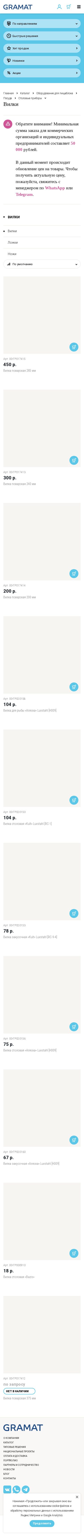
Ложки (13, 242)
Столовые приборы (30, 98)
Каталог (25, 93)
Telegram (24, 194)
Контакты (9, 1478)
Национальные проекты (18, 1451)
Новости (9, 1469)
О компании (11, 1438)
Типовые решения (14, 1447)
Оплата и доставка (15, 1456)
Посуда (7, 98)
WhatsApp (55, 188)
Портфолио (10, 1460)
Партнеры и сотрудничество (21, 1465)
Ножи (12, 254)
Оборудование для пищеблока (54, 93)
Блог (6, 1474)
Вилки (12, 231)
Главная (8, 93)
